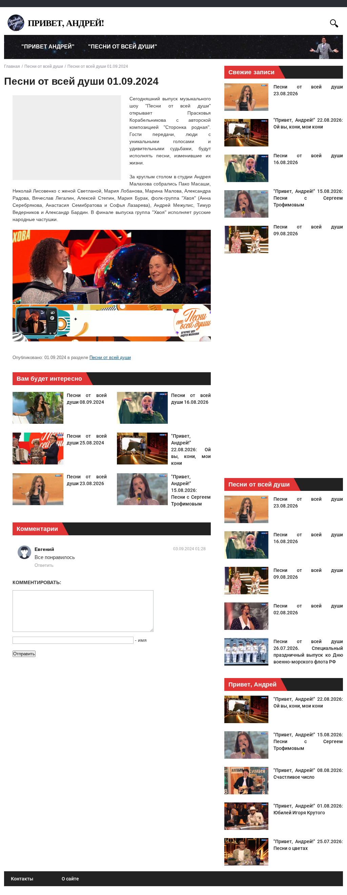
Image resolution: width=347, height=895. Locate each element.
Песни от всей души (110, 357)
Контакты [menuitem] (22, 878)
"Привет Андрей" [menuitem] (48, 46)
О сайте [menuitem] (70, 878)
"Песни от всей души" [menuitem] (122, 46)
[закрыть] (322, 22)
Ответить (44, 565)
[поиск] (334, 22)
